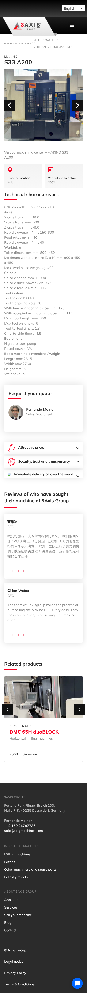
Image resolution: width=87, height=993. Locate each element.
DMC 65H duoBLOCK (34, 732)
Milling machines (46, 40)
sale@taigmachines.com (23, 831)
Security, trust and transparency (44, 461)
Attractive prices (31, 447)
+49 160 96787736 (19, 825)
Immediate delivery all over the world (43, 474)
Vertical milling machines (53, 46)
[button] (71, 25)
